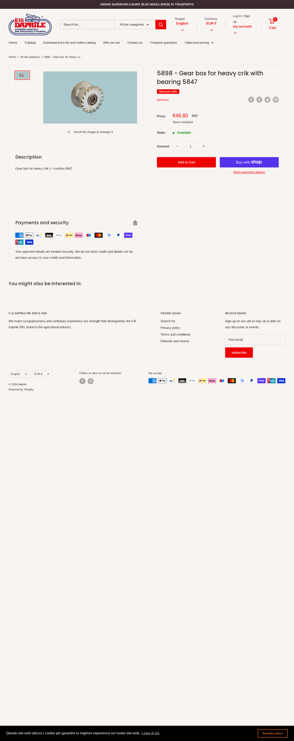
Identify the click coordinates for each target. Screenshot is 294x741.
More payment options (249, 172)
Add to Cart (186, 162)
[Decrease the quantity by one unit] (177, 146)
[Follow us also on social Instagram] (91, 381)
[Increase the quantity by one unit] (203, 146)
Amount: (163, 146)
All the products (30, 57)
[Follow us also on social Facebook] (82, 381)
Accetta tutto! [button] (273, 733)
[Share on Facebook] (251, 99)
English (15, 374)
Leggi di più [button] (150, 733)
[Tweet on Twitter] (268, 99)
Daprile (163, 100)
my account (242, 26)
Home (12, 57)
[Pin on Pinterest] (259, 99)
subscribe (239, 352)
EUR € (38, 374)
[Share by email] (276, 99)
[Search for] (160, 24)
